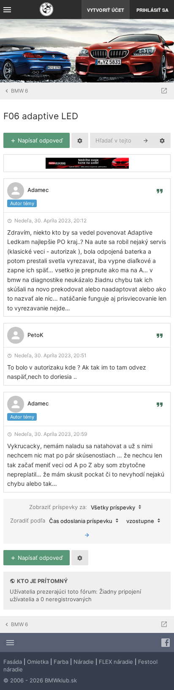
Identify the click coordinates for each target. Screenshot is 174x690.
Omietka (38, 661)
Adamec (38, 189)
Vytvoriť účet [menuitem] (105, 10)
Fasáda (12, 661)
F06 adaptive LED (40, 116)
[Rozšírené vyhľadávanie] (162, 140)
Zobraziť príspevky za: (82, 506)
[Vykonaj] (87, 535)
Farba (61, 661)
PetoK (35, 334)
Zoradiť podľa (61, 520)
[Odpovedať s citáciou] (159, 190)
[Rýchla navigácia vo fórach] (164, 90)
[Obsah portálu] (46, 10)
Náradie (83, 661)
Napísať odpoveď (39, 140)
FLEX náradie (116, 661)
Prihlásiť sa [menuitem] (152, 10)
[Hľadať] (145, 140)
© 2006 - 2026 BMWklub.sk (40, 680)
